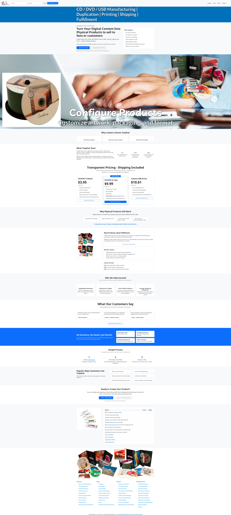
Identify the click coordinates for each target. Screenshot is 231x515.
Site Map (140, 432)
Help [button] (219, 3)
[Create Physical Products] (113, 52)
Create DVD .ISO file (122, 413)
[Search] (228, 3)
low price (114, 347)
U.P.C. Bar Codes (101, 425)
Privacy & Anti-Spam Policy (137, 439)
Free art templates (102, 413)
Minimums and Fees (82, 427)
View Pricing (132, 169)
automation (110, 362)
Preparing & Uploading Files (104, 416)
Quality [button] (209, 3)
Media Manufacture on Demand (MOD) (126, 429)
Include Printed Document (103, 420)
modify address (115, 340)
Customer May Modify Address (85, 420)
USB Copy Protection (142, 429)
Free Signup (100, 409)
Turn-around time (82, 425)
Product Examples (122, 418)
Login (45, 3)
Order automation (82, 418)
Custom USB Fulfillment (143, 411)
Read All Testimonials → (115, 249)
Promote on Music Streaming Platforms (106, 429)
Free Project (91, 285)
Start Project (125, 169)
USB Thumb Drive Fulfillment (144, 416)
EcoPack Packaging (122, 425)
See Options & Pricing (99, 48)
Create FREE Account (52, 3)
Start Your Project (84, 48)
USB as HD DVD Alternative (143, 423)
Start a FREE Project (106, 323)
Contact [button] (224, 3)
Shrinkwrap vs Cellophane (103, 423)
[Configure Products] (115, 52)
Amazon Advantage (82, 423)
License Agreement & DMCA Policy (124, 439)
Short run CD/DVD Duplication (124, 423)
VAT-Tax (100, 427)
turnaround (109, 352)
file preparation (110, 367)
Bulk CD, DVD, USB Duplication (85, 409)
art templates (110, 360)
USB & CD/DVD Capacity (143, 420)
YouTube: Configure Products (104, 418)
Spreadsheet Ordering (83, 416)
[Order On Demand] (118, 52)
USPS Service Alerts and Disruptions (86, 429)
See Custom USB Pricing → (142, 123)
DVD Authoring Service (123, 411)
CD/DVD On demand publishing (124, 420)
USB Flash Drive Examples (143, 418)
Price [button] (214, 3)
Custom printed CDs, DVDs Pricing (125, 416)
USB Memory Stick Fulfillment (144, 425)
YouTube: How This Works (123, 409)
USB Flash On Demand (142, 413)
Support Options (101, 411)
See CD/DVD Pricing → (89, 125)
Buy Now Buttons (112, 350)
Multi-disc (107, 345)
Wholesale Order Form (83, 411)
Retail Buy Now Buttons (83, 413)
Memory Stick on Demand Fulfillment (145, 427)
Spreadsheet (108, 365)
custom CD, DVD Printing (123, 427)
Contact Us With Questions (123, 323)
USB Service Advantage (143, 409)
